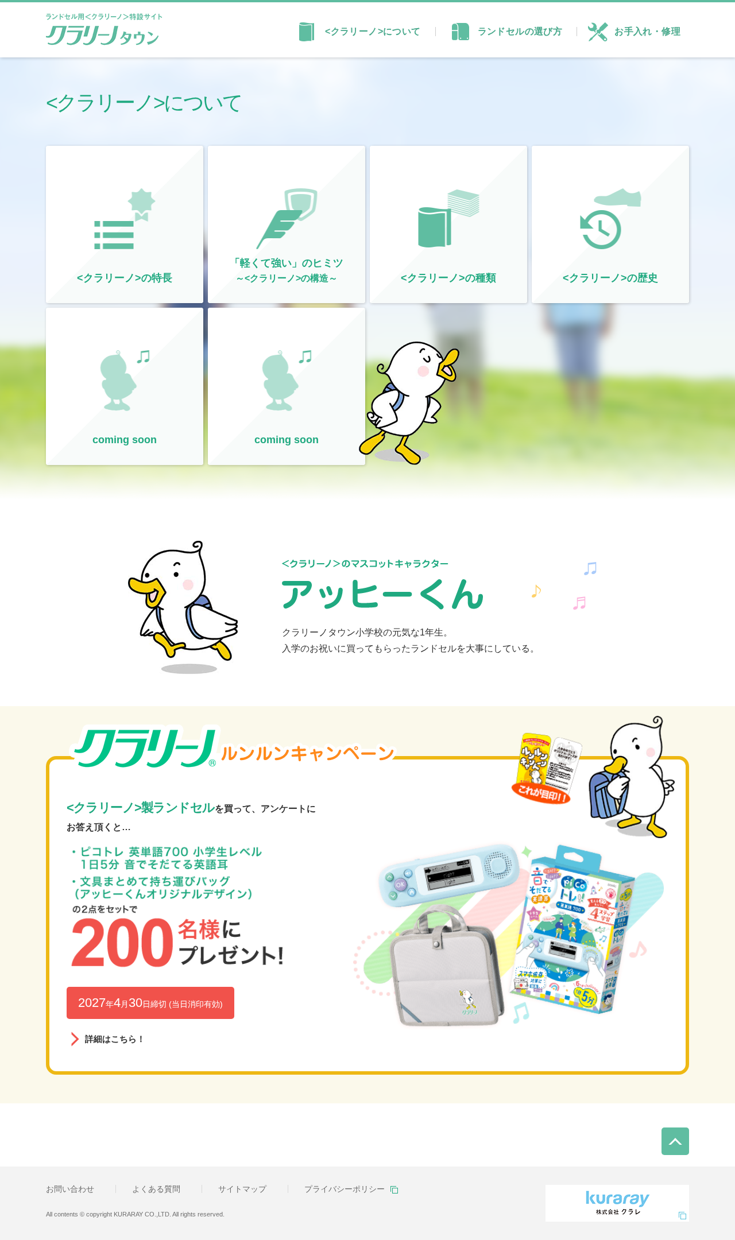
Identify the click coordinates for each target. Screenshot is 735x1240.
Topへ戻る (675, 1132)
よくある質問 (156, 1189)
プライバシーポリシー (344, 1189)
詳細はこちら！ (367, 915)
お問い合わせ (70, 1189)
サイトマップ (242, 1189)
